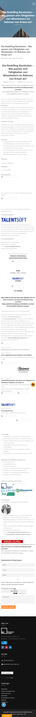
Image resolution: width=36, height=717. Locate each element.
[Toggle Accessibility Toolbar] (4, 705)
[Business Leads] (12, 13)
